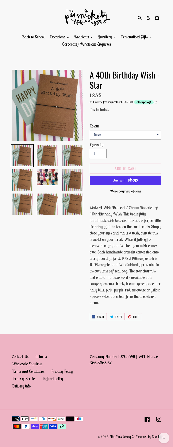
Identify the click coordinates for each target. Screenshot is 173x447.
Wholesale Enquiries (27, 363)
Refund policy (53, 378)
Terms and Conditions (28, 371)
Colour (94, 126)
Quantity (97, 144)
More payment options (125, 191)
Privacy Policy (62, 371)
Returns (41, 356)
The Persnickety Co (123, 436)
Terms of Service (24, 378)
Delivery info (21, 386)
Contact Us (20, 356)
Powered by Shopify (148, 436)
